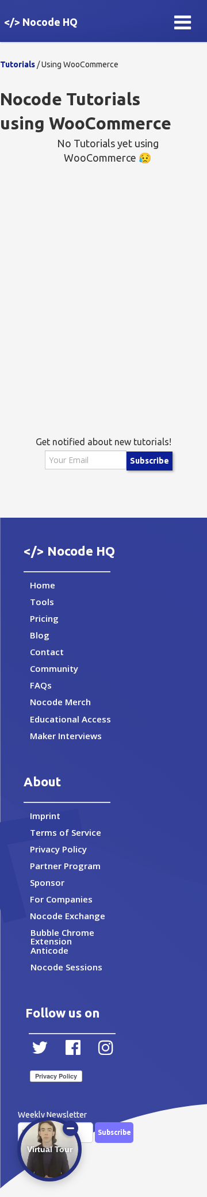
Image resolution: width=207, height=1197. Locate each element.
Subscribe (149, 460)
